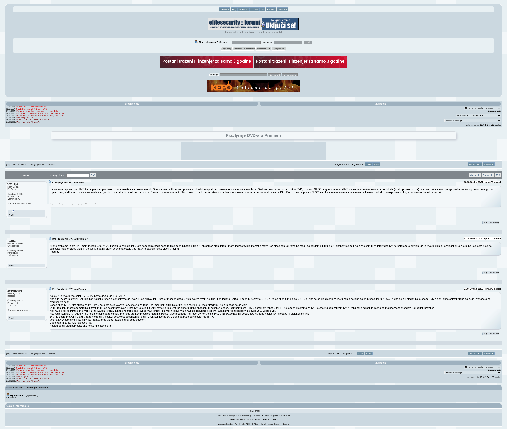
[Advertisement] (253, 151)
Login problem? (279, 49)
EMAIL (261, 32)
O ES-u (254, 9)
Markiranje (475, 175)
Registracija (227, 49)
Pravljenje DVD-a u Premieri (42, 164)
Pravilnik (243, 9)
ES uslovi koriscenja (225, 415)
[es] (8, 164)
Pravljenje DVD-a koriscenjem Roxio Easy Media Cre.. (40, 113)
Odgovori (488, 164)
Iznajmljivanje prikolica (278, 424)
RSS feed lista (254, 420)
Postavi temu (475, 164)
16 (481, 125)
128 (492, 125)
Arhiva (266, 420)
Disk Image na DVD (25, 118)
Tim (262, 9)
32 (484, 125)
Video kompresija (20, 164)
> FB (368, 164)
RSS (268, 32)
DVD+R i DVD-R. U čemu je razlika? (32, 120)
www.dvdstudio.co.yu (21, 310)
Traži (93, 175)
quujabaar (32, 395)
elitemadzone (247, 32)
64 (488, 125)
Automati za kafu (226, 424)
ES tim (287, 415)
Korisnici (271, 9)
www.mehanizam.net (21, 204)
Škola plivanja (260, 424)
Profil (11, 215)
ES (276, 420)
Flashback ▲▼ (263, 49)
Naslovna (224, 9)
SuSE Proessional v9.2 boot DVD (31, 109)
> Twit (376, 164)
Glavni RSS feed (237, 420)
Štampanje (488, 175)
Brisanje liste (494, 111)
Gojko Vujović (253, 415)
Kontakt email (253, 411)
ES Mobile (277, 32)
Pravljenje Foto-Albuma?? (28, 122)
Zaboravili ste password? (244, 49)
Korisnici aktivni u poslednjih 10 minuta (27, 387)
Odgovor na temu (491, 222)
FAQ (234, 9)
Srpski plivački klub (244, 424)
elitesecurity (231, 32)
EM (273, 420)
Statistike (282, 9)
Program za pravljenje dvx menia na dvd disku (37, 111)
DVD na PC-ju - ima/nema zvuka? (31, 107)
